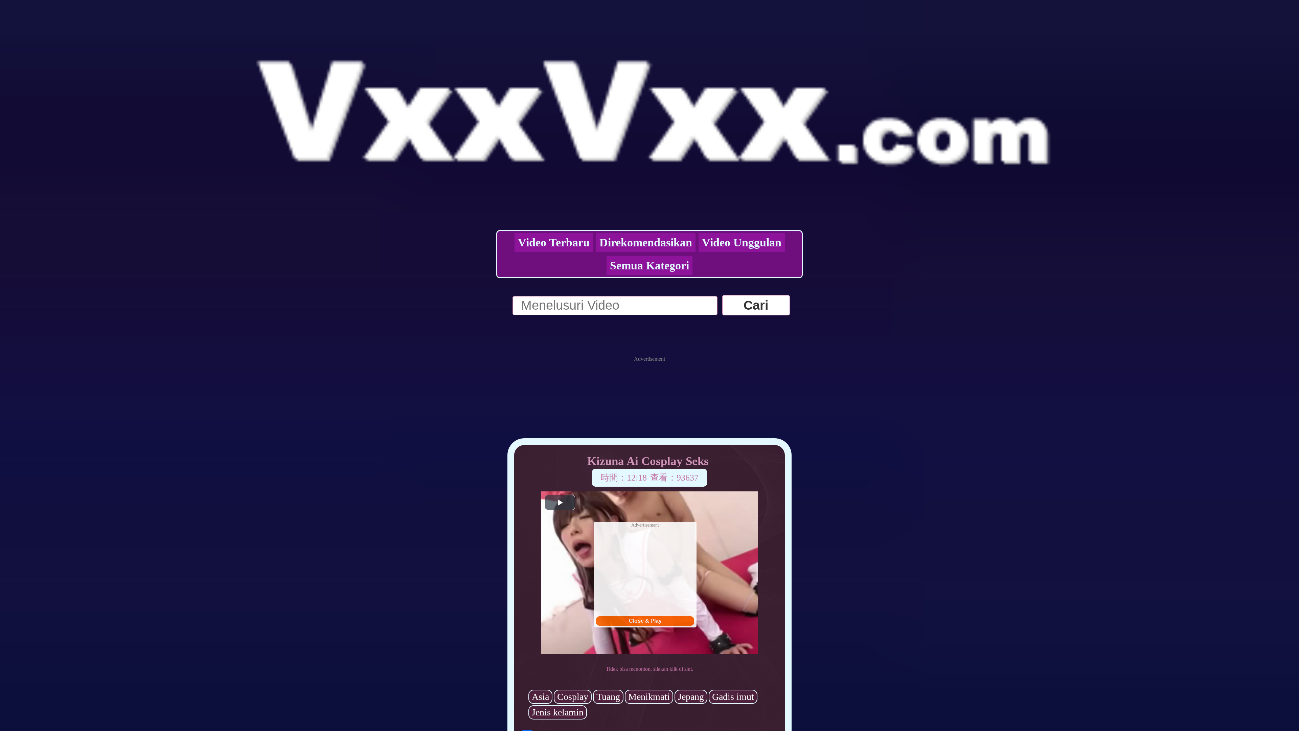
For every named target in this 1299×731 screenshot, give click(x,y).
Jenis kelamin (558, 712)
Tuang (608, 696)
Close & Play (645, 621)
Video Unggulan (741, 242)
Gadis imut (733, 696)
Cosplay (572, 696)
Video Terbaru (554, 242)
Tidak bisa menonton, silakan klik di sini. (649, 669)
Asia (540, 696)
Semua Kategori (649, 265)
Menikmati (649, 696)
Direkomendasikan (645, 242)
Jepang (691, 696)
